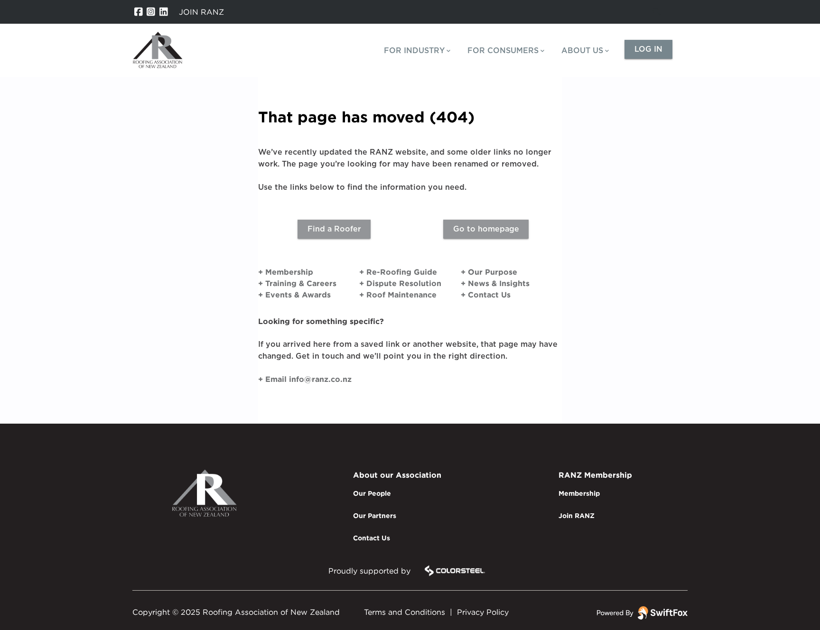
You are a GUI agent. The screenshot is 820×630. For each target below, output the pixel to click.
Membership (579, 493)
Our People (372, 493)
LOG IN (648, 49)
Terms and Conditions (404, 612)
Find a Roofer (334, 229)
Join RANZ (577, 515)
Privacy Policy (483, 612)
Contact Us (371, 537)
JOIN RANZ (201, 12)
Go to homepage (486, 229)
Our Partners (374, 515)
